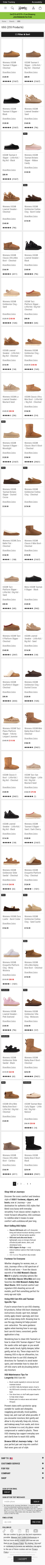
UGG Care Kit (19, 1378)
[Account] (33, 8)
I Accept (22, 1559)
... (24, 1184)
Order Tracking (9, 2)
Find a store (7, 1518)
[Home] (22, 8)
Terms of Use (10, 1510)
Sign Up (7, 1492)
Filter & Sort (23, 34)
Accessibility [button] (37, 2)
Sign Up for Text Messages (13, 1497)
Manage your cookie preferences (24, 1537)
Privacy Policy (21, 1510)
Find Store (36, 1522)
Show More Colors (9, 72)
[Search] (12, 8)
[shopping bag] (40, 8)
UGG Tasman (14, 1255)
